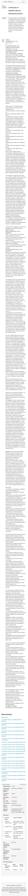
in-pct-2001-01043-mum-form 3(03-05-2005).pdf (12, 761)
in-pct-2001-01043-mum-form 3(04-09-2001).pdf (12, 763)
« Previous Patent (5, 784)
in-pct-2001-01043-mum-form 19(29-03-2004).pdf (13, 746)
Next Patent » (23, 784)
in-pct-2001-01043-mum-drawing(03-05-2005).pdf (13, 742)
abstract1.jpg (4, 717)
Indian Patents (8, 1)
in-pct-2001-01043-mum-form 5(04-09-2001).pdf (12, 765)
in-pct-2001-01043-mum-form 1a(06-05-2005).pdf (13, 751)
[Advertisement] (14, 36)
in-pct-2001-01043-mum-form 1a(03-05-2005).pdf (13, 749)
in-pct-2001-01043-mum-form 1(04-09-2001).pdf (12, 744)
